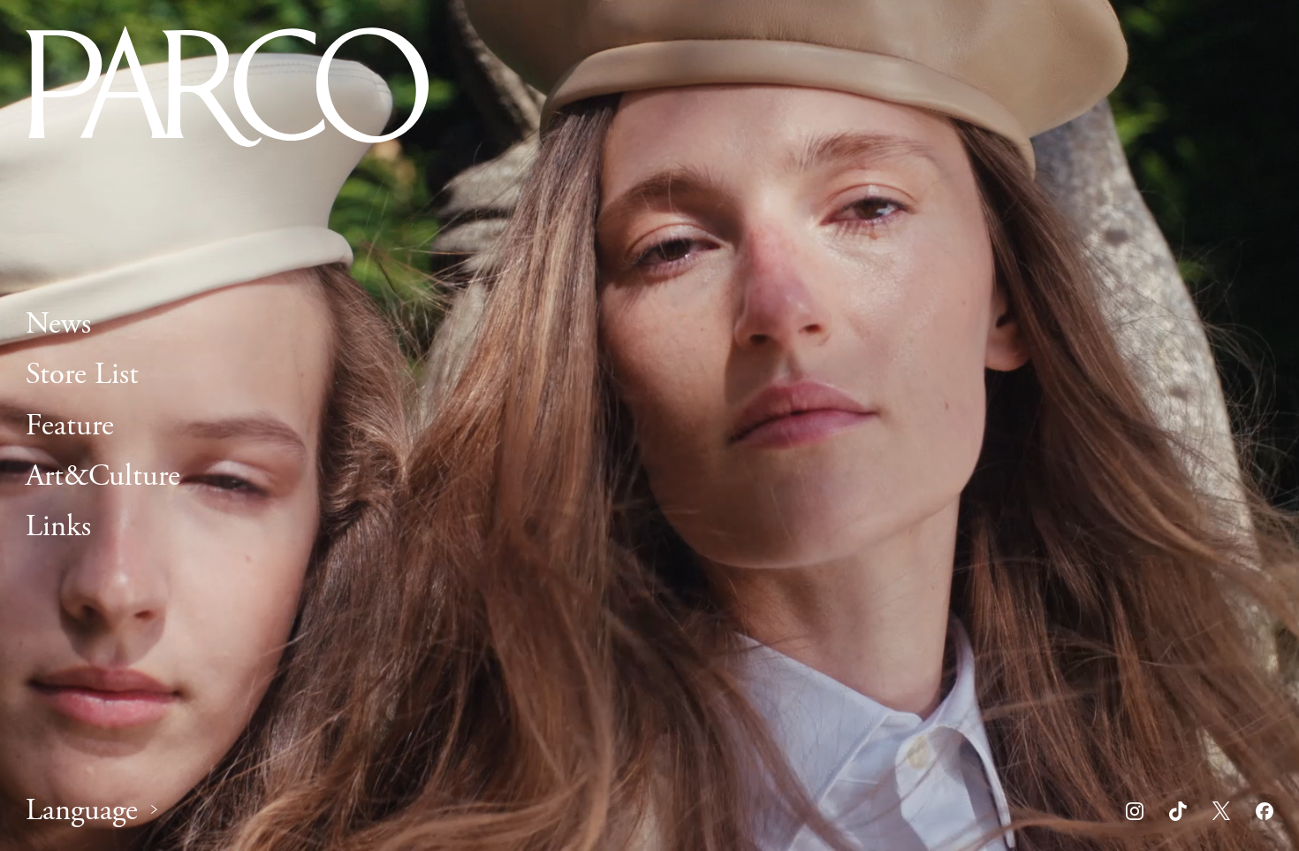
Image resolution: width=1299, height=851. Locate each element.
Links (58, 526)
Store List (82, 375)
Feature (70, 425)
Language (82, 810)
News (58, 323)
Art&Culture (103, 475)
